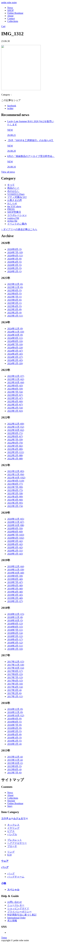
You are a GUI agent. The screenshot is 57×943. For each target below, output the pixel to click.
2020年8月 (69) (15, 531)
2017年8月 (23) (15, 674)
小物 (3, 883)
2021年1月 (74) (15, 506)
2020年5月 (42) (15, 541)
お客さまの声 (14, 200)
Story (9, 806)
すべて (11, 185)
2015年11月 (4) (15, 760)
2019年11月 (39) (15, 569)
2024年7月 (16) (15, 344)
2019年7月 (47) (15, 582)
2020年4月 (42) (15, 544)
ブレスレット (14, 840)
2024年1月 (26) (15, 363)
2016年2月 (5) (14, 741)
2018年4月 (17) (15, 639)
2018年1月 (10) (15, 649)
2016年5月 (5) (14, 731)
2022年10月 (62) (15, 430)
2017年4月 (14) (15, 687)
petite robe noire (9, 2)
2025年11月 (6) (15, 287)
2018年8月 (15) (15, 626)
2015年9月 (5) (14, 766)
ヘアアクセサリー (17, 843)
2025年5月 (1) (14, 303)
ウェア (5, 861)
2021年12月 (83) (15, 471)
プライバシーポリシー (19, 911)
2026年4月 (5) (14, 262)
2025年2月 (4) (14, 312)
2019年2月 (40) (15, 598)
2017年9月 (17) (15, 671)
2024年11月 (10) (15, 331)
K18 (9, 855)
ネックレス (13, 825)
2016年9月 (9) (14, 718)
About (10, 15)
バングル (12, 834)
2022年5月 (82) (15, 446)
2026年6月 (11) (15, 255)
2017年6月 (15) (15, 680)
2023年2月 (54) (15, 407)
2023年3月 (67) (15, 404)
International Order (16, 917)
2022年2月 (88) (15, 455)
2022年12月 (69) (15, 423)
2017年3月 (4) (14, 690)
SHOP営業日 (14, 212)
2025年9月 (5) (14, 290)
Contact (11, 18)
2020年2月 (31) (15, 550)
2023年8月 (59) (15, 388)
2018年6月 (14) (15, 633)
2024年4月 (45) (15, 354)
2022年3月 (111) (15, 452)
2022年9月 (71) (15, 433)
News (10, 7)
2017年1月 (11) (15, 696)
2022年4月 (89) (15, 449)
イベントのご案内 (17, 223)
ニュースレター (15, 905)
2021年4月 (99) (15, 496)
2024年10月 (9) (15, 335)
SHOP (10, 10)
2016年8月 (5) (14, 722)
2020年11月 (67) (15, 522)
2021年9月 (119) (15, 480)
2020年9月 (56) (15, 528)
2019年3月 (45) (15, 595)
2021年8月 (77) (15, 484)
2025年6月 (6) (14, 300)
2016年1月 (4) (14, 744)
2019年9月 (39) (15, 576)
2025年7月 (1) (14, 296)
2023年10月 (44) (15, 382)
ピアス (11, 831)
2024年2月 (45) (15, 360)
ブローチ (12, 846)
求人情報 (12, 920)
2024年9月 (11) (15, 338)
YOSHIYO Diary (16, 194)
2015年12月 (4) (15, 757)
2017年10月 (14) (15, 668)
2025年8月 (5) (14, 293)
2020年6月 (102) (15, 538)
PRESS (11, 209)
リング (11, 852)
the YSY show (14, 206)
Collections (12, 21)
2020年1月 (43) (15, 553)
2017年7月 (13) (15, 677)
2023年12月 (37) (15, 376)
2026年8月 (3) (14, 249)
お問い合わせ (14, 902)
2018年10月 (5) (15, 620)
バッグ (5, 867)
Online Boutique (15, 13)
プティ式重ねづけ (17, 197)
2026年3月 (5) (14, 265)
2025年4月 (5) (14, 306)
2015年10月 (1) (15, 763)
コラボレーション (17, 215)
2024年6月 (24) (15, 347)
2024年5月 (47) (15, 350)
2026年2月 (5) (14, 268)
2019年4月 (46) (15, 592)
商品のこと (13, 188)
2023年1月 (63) (15, 411)
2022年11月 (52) (15, 427)
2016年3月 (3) (14, 737)
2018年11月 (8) (15, 617)
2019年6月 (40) (15, 585)
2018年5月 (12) (15, 636)
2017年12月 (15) (15, 661)
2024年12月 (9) (15, 328)
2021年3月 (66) (15, 499)
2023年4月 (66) (15, 401)
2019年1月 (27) (15, 601)
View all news (8, 172)
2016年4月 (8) (14, 734)
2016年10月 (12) (15, 715)
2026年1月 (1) (14, 271)
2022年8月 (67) (15, 436)
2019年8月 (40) (15, 579)
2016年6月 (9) (14, 728)
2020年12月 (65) (15, 519)
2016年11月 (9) (15, 712)
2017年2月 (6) (14, 693)
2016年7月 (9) (14, 725)
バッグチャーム (15, 876)
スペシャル (13, 889)
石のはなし (13, 191)
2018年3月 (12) (15, 642)
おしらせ (12, 203)
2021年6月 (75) (15, 490)
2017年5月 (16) (15, 684)
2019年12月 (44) (15, 566)
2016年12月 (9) (15, 709)
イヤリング (13, 828)
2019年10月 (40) (15, 573)
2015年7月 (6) (14, 772)
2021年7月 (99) (15, 487)
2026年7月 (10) (15, 252)
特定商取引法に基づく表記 (21, 914)
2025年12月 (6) (15, 284)
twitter (10, 108)
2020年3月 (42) (15, 547)
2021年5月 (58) (15, 493)
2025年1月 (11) (15, 315)
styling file (12, 221)
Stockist (11, 800)
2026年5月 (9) (14, 258)
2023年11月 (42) (15, 379)
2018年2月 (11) (15, 646)
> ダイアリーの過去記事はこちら (19, 229)
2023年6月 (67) (15, 395)
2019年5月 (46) (15, 588)
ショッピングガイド (18, 908)
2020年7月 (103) (15, 534)
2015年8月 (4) (14, 769)
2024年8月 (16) (15, 341)
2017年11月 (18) (15, 665)
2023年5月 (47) (15, 398)
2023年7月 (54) (15, 392)
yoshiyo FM (13, 218)
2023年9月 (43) (15, 385)
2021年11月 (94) (15, 474)
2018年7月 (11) (15, 630)
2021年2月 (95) (15, 503)
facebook (11, 105)
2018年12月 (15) (15, 614)
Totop (4, 937)
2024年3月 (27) (15, 357)
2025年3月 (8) (14, 309)
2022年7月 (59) (15, 439)
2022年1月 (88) (15, 458)
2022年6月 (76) (15, 442)
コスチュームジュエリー (14, 818)
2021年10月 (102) (16, 477)
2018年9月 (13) (15, 623)
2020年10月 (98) (15, 525)
